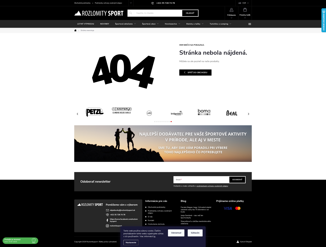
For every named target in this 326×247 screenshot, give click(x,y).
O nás (150, 217)
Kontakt (151, 220)
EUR (244, 3)
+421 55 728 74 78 (117, 214)
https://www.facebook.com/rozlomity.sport (124, 220)
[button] (154, 121)
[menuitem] (85, 24)
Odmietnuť (176, 232)
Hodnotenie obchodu (156, 224)
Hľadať (190, 13)
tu (154, 236)
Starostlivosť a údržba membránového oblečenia (196, 222)
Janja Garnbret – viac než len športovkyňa (192, 216)
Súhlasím (195, 232)
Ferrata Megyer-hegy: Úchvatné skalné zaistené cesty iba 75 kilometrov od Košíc (196, 209)
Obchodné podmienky (82, 3)
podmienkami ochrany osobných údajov (212, 186)
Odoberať (237, 179)
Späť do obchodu (197, 72)
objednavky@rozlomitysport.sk (122, 210)
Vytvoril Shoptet (246, 242)
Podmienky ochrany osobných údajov (108, 3)
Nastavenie (131, 242)
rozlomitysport (116, 226)
